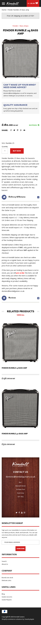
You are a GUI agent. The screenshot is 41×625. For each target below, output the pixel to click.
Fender (15, 26)
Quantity (5, 146)
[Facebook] (19, 512)
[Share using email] (24, 130)
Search (4, 561)
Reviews (12, 297)
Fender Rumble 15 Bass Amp (14, 368)
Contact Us (20, 471)
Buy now (17, 151)
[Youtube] (22, 512)
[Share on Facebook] (11, 130)
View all (20, 315)
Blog (3, 594)
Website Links (6, 580)
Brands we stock (7, 578)
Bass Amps (24, 26)
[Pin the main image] (18, 130)
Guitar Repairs (7, 600)
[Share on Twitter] (14, 130)
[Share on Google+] (21, 130)
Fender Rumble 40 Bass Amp (15, 434)
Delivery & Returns (17, 196)
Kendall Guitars (19, 617)
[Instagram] (24, 512)
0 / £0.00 (31, 3)
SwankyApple (29, 619)
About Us (5, 564)
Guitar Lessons (7, 597)
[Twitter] (16, 512)
